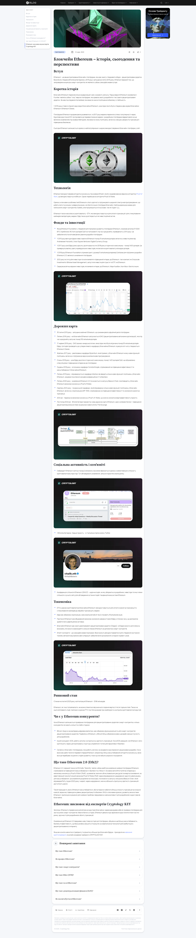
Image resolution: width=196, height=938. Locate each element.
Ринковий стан (31, 35)
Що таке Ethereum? (63, 851)
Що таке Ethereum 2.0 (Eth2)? (36, 41)
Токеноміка (30, 32)
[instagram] (122, 910)
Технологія (29, 20)
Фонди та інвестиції (32, 23)
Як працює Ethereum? (65, 859)
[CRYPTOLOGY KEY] (32, 2)
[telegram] (134, 910)
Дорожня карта (31, 26)
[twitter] (130, 910)
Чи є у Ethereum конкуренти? (35, 38)
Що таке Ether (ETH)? (64, 875)
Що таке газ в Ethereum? (66, 883)
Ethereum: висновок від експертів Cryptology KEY (37, 45)
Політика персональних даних (131, 929)
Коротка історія (31, 16)
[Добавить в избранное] (134, 52)
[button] (72, 2)
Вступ (28, 13)
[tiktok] (126, 910)
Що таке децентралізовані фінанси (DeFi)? (74, 891)
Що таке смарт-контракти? (67, 867)
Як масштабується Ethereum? (68, 899)
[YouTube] (118, 910)
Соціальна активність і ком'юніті (37, 29)
